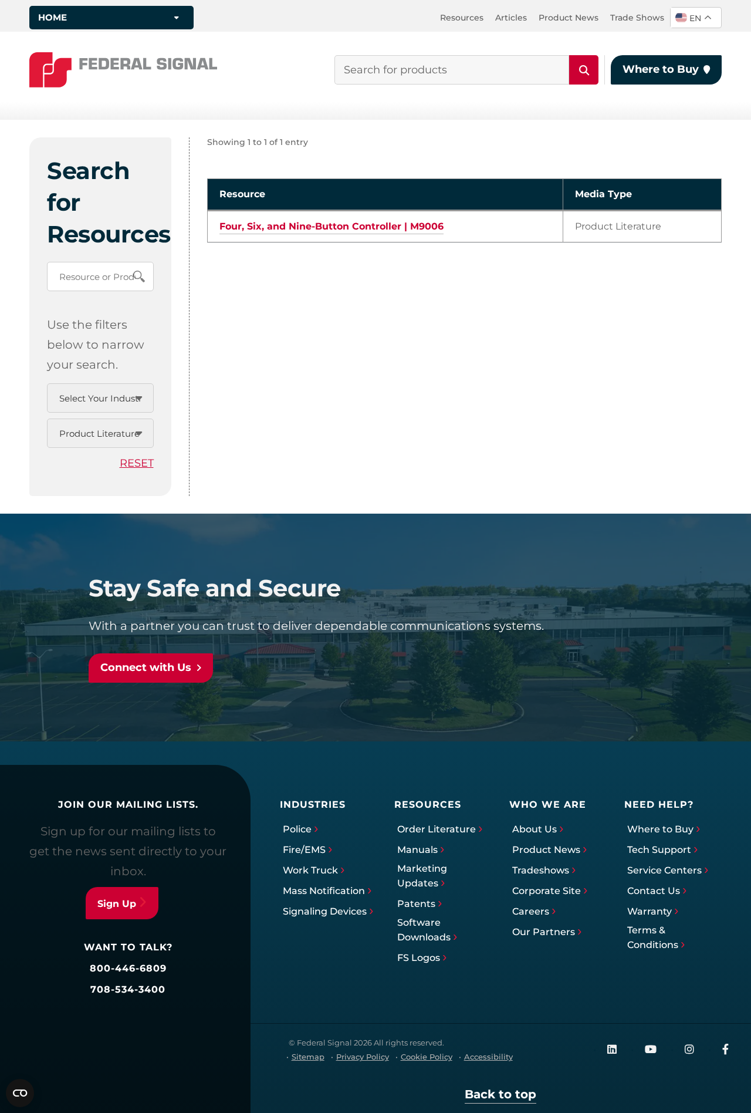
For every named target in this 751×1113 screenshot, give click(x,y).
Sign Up (116, 903)
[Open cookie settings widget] (20, 1093)
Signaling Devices (325, 911)
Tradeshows (540, 870)
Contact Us (653, 890)
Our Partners (543, 931)
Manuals (417, 849)
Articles (511, 17)
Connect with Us (145, 667)
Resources (461, 17)
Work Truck (310, 870)
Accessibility (488, 1056)
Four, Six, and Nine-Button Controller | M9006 (331, 226)
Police (297, 829)
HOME (52, 17)
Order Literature (436, 829)
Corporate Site (546, 890)
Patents (416, 903)
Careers (530, 911)
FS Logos (418, 957)
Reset (137, 463)
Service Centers (664, 870)
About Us (534, 829)
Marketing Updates (422, 876)
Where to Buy (661, 69)
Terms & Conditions (652, 937)
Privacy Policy (362, 1056)
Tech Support (659, 849)
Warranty (649, 911)
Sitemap (308, 1056)
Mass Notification (324, 890)
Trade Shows (637, 17)
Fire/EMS (304, 849)
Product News (568, 17)
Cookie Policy (426, 1056)
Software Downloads (424, 930)
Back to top (500, 1094)
